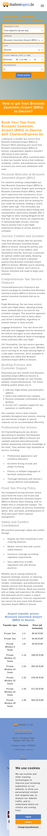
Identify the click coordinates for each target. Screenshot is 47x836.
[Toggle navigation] (42, 5)
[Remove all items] (39, 40)
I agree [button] (28, 817)
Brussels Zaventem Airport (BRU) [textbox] (20, 40)
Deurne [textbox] (7, 50)
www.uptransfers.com (23, 733)
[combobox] (23, 40)
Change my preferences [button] (28, 827)
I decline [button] (28, 822)
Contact (23, 759)
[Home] (18, 5)
